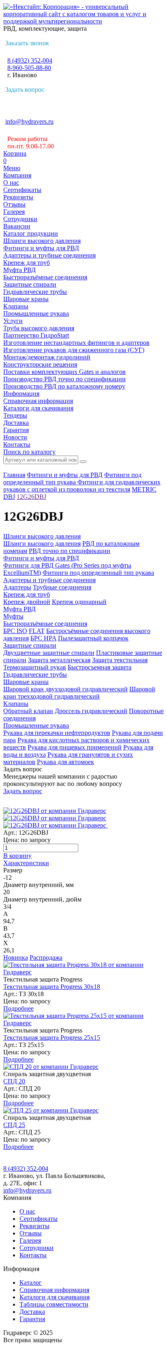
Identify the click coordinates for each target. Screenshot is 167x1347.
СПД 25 (14, 1124)
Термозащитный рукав (34, 667)
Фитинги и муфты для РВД (41, 248)
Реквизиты (18, 197)
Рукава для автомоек (65, 761)
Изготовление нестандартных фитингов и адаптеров (76, 342)
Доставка (16, 422)
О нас (11, 182)
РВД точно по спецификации (69, 550)
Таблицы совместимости (53, 1304)
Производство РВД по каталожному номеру (64, 386)
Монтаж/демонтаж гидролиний (46, 357)
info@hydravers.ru (29, 121)
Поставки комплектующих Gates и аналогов (64, 371)
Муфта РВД (19, 269)
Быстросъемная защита (99, 667)
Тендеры (15, 415)
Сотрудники (20, 218)
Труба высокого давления (38, 328)
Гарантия (16, 429)
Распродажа (46, 957)
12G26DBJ (31, 496)
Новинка (15, 957)
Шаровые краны (26, 299)
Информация (21, 393)
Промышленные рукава (36, 313)
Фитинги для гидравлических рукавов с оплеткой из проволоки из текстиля (82, 486)
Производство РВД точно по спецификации (64, 379)
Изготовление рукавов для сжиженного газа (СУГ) (73, 349)
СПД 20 (14, 1081)
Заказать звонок (27, 43)
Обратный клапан (28, 710)
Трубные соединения (62, 587)
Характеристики (26, 862)
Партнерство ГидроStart (36, 335)
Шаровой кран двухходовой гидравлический (65, 689)
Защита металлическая (59, 660)
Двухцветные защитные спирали (48, 652)
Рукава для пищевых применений (75, 747)
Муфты (13, 616)
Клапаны (15, 306)
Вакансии (16, 226)
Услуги (13, 320)
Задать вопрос (24, 89)
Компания (17, 175)
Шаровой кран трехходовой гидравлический (79, 693)
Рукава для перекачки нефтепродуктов (56, 732)
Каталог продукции (30, 233)
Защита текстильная (120, 660)
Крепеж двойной (26, 601)
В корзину (17, 855)
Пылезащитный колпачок (93, 638)
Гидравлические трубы (35, 291)
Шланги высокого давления (42, 240)
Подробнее (18, 1008)
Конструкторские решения (40, 364)
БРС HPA (43, 638)
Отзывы (14, 204)
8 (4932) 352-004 (29, 60)
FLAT (37, 630)
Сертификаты (22, 189)
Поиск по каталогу (29, 451)
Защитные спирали (29, 284)
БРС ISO (15, 630)
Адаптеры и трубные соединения (49, 255)
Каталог (30, 1282)
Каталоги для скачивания (38, 408)
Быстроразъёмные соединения (45, 277)
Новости (15, 437)
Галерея (14, 211)
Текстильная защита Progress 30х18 (51, 986)
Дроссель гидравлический (91, 710)
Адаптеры (17, 587)
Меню (11, 168)
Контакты (16, 444)
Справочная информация (38, 400)
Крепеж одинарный (79, 601)
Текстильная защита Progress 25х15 (51, 1037)
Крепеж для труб (26, 262)
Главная (14, 474)
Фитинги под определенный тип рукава (72, 478)
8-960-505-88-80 (29, 67)
